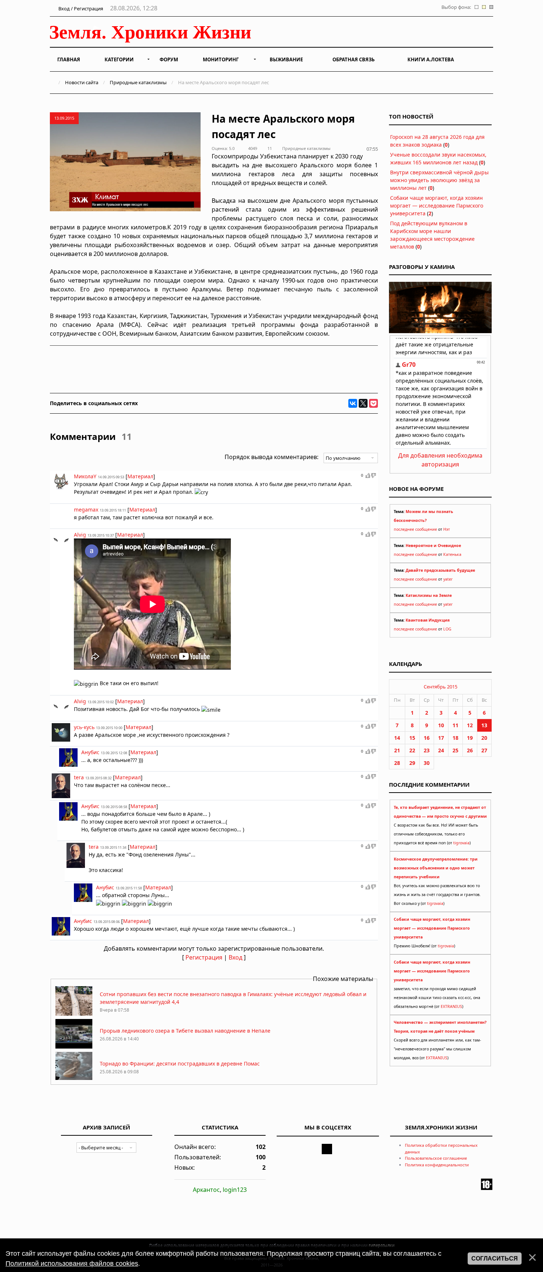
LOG (447, 629)
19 (470, 737)
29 (412, 762)
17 (441, 737)
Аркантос (206, 1190)
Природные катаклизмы (138, 82)
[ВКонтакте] (352, 403)
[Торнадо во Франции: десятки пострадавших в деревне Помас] (73, 1079)
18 (455, 737)
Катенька (452, 554)
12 (470, 725)
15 (412, 737)
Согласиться (494, 1258)
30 (427, 762)
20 (484, 737)
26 (470, 750)
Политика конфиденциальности (437, 1164)
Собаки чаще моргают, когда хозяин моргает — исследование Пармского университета (436, 205)
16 (427, 737)
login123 (235, 1190)
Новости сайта (81, 82)
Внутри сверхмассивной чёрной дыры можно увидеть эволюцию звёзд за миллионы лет (439, 180)
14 (397, 737)
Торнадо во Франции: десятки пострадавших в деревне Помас (180, 1063)
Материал (140, 476)
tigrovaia (461, 842)
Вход (235, 957)
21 (397, 750)
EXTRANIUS (451, 1006)
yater (447, 579)
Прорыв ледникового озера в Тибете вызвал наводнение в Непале (185, 1030)
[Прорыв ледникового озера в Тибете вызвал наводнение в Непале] (73, 1046)
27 (484, 750)
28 (397, 762)
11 (455, 725)
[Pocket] (373, 403)
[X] (363, 403)
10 (441, 725)
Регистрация (203, 957)
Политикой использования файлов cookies (72, 1263)
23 (427, 750)
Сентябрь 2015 (440, 686)
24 (441, 750)
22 (412, 750)
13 (484, 725)
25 (455, 750)
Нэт (446, 529)
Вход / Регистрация (80, 8)
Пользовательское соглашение (436, 1158)
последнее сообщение (415, 529)
